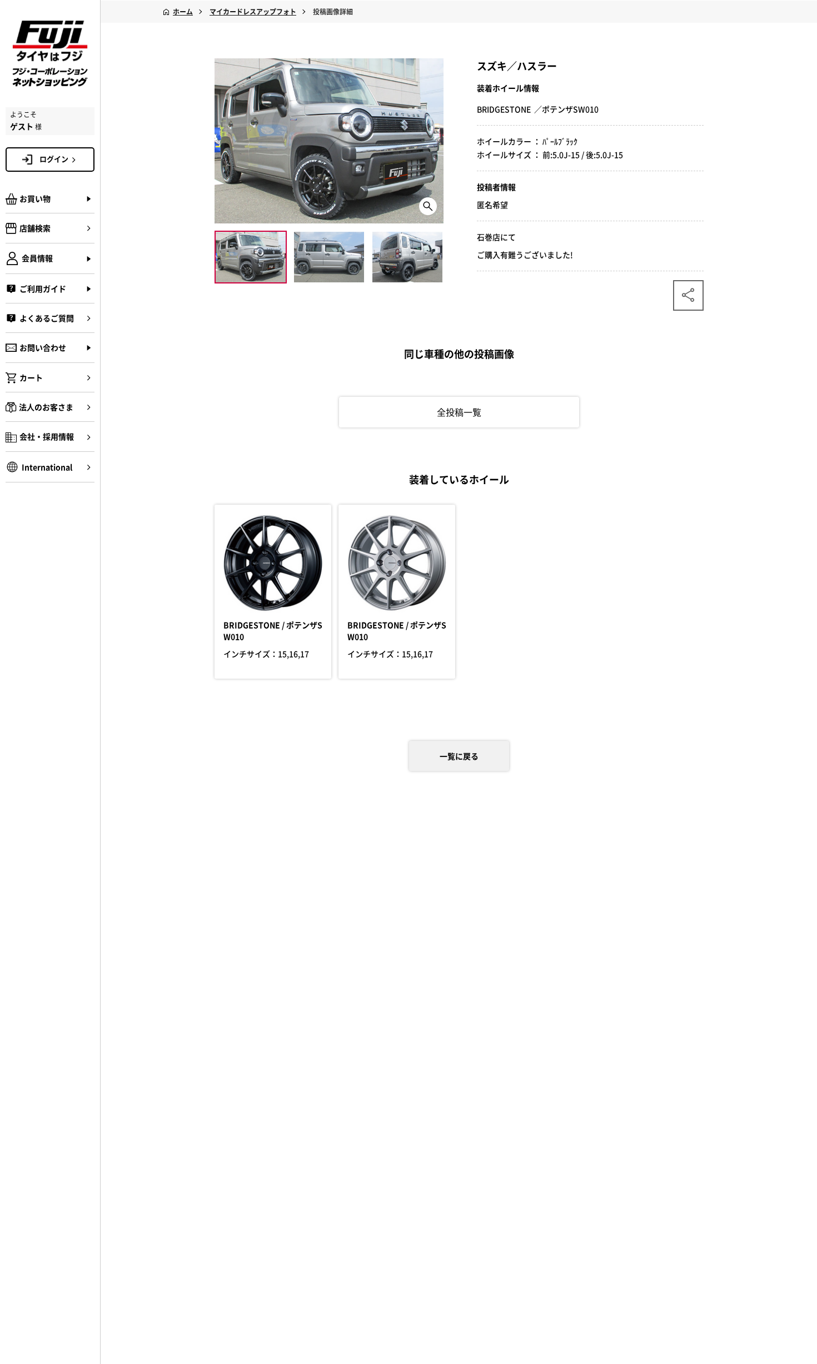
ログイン (53, 158)
